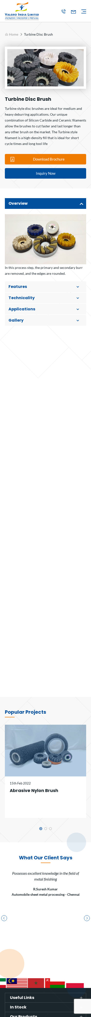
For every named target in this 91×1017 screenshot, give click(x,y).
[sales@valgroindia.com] (73, 12)
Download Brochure (49, 159)
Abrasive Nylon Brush (34, 790)
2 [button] (45, 828)
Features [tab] (17, 286)
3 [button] (50, 828)
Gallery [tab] (16, 320)
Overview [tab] (18, 203)
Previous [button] (4, 918)
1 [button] (40, 828)
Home (13, 34)
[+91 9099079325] (63, 11)
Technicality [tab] (21, 298)
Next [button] (87, 918)
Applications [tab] (21, 309)
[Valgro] (28, 11)
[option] (45, 67)
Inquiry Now (45, 173)
